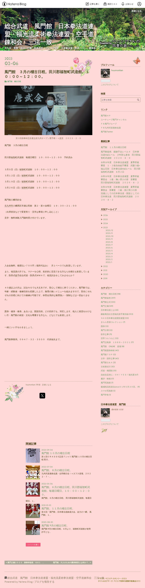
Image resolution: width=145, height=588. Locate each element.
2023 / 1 (109, 262)
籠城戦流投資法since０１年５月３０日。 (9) (120, 387)
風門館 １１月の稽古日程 (113, 147)
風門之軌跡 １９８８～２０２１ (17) (117, 342)
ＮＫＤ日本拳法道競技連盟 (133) (115, 318)
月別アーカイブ (109, 209)
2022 (105, 266)
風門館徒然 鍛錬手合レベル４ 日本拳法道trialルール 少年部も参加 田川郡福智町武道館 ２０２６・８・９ (120, 154)
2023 (105, 227)
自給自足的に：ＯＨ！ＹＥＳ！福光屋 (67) (119, 375)
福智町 (14, 157)
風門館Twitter (107, 132)
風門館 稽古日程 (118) (111, 294)
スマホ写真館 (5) (108, 391)
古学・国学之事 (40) (110, 358)
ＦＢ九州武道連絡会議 (111, 128)
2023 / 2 (109, 259)
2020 (105, 274)
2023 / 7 (109, 245)
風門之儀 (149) (107, 306)
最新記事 (105, 141)
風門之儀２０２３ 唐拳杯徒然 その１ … (25, 562)
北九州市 (9, 205)
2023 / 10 (109, 236)
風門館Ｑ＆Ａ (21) (108, 362)
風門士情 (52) (106, 330)
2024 (105, 223)
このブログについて (110, 84)
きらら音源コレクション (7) (113, 322)
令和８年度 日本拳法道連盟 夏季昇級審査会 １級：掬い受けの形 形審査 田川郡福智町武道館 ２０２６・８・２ (120, 179)
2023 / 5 (109, 251)
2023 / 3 (109, 256)
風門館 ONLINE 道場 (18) (112, 346)
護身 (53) (104, 326)
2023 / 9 (109, 239)
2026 (105, 215)
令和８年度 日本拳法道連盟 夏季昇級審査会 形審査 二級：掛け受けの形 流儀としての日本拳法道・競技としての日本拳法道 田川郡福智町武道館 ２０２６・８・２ (120, 193)
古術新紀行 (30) (108, 366)
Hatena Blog (25, 581)
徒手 (17, 275)
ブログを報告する (44, 581)
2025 (105, 219)
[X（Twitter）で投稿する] (42, 395)
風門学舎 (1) (106, 395)
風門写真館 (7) (107, 383)
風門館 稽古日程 (14, 81)
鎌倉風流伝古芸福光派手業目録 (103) (117, 314)
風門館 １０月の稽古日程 (55, 453)
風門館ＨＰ (106, 115)
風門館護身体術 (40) (110, 350)
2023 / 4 (109, 253)
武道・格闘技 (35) (108, 370)
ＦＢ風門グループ (109, 124)
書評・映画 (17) (107, 379)
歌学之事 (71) (106, 334)
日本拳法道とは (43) (109, 310)
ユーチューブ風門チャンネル (114, 119)
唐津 (61, 138)
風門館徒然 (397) (108, 298)
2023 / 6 (109, 248)
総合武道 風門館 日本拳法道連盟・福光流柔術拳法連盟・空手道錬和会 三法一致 (49, 34)
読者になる (137, 11)
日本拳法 (32, 138)
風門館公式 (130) (108, 302)
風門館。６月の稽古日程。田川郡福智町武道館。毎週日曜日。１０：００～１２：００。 (65, 491)
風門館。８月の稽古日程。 (56, 470)
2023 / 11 (109, 233)
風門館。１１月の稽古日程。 (58, 508)
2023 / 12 (109, 230)
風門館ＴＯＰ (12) (108, 354)
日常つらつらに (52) (109, 338)
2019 (105, 278)
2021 (105, 270)
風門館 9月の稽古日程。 (55, 525)
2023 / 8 (109, 242)
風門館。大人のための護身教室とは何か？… (72, 562)
